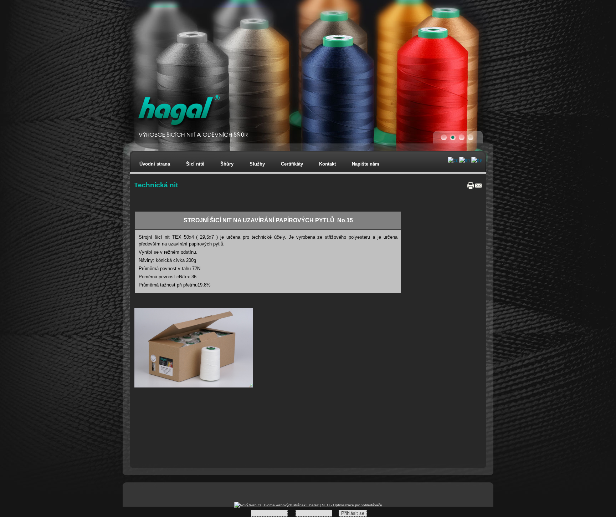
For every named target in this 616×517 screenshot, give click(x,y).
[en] (464, 160)
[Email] (478, 187)
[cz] (452, 160)
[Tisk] (470, 187)
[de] (476, 160)
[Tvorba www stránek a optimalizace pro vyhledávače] (247, 505)
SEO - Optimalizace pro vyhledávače (352, 505)
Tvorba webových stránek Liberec (291, 505)
